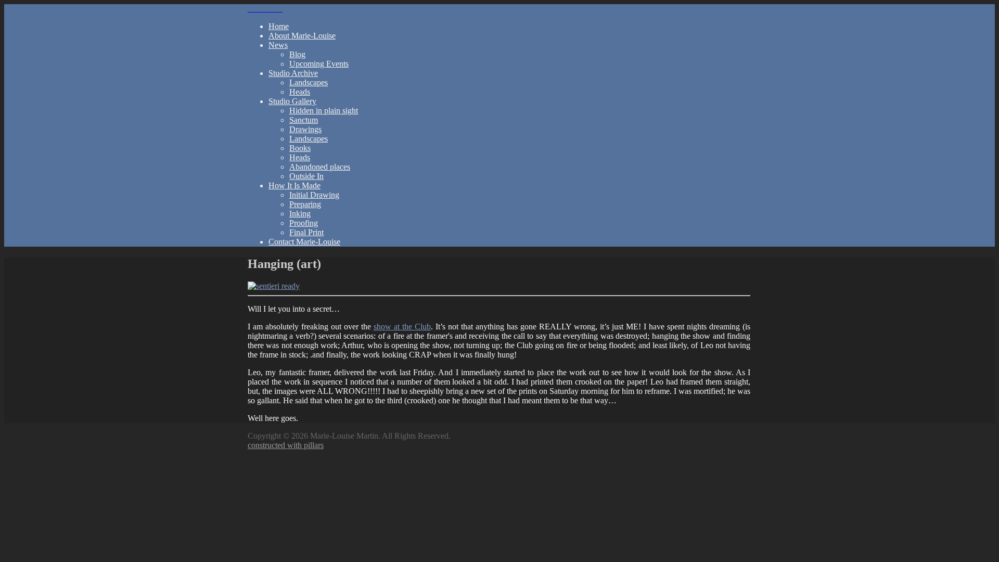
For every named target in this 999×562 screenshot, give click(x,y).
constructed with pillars (286, 445)
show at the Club (402, 326)
